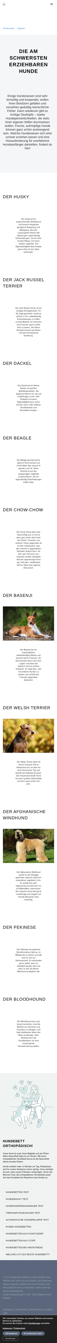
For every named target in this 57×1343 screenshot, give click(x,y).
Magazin (21, 28)
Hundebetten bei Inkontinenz (24, 1247)
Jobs (5, 1313)
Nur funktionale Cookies (33, 1333)
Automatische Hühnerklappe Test (27, 1220)
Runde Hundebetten (18, 1227)
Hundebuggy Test (17, 1199)
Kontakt (48, 1309)
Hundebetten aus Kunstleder (24, 1233)
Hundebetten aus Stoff (21, 1240)
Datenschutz (21, 1309)
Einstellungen (34, 1323)
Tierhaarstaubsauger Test (23, 1213)
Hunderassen (9, 28)
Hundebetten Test (17, 1192)
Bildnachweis (36, 1309)
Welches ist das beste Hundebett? (28, 1254)
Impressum (8, 1309)
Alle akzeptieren (11, 1333)
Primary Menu (51, 4)
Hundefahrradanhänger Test (25, 1206)
